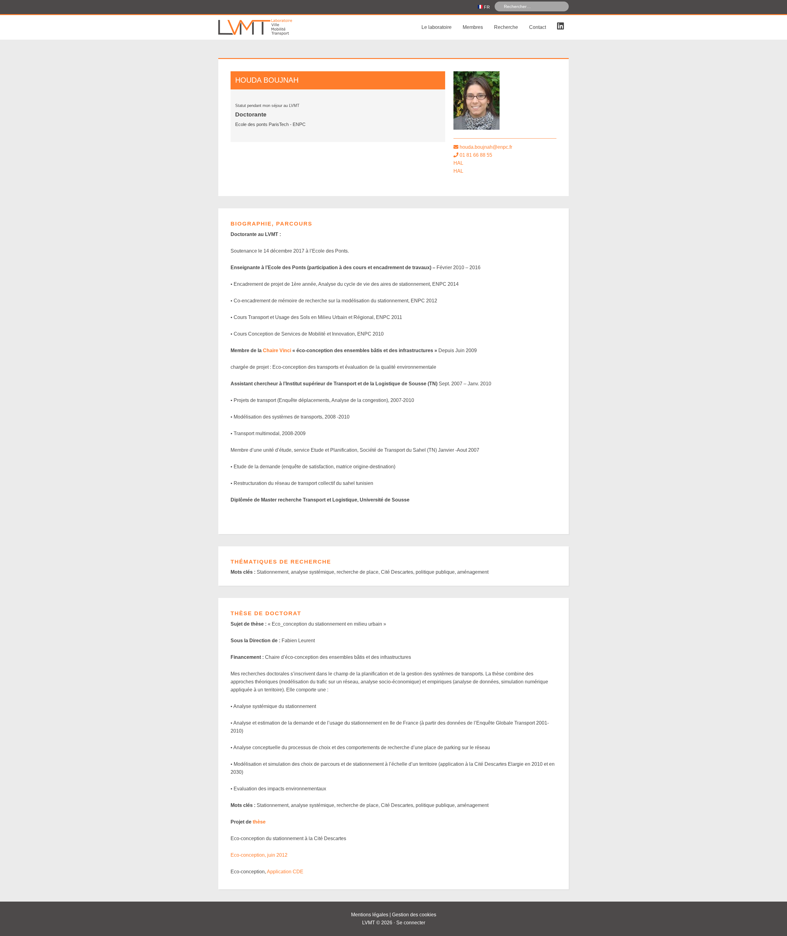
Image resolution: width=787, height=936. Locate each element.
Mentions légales (369, 914)
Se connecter (410, 922)
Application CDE (285, 871)
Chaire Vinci (277, 350)
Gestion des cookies (414, 914)
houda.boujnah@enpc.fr (486, 147)
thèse (259, 821)
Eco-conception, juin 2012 (259, 855)
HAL (458, 163)
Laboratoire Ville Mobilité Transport (264, 27)
